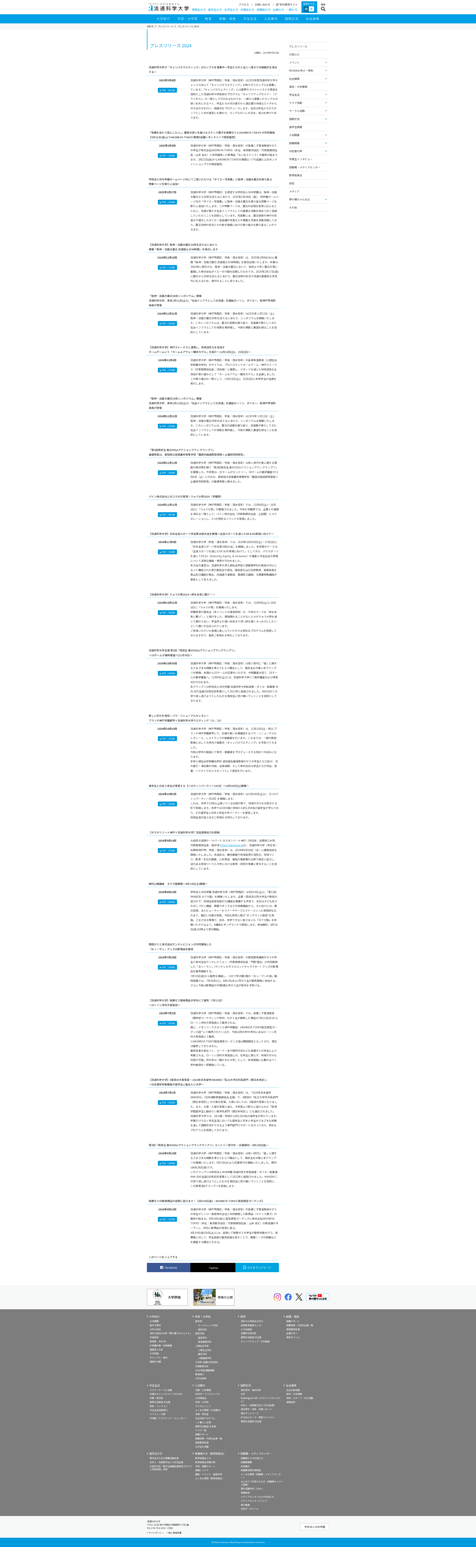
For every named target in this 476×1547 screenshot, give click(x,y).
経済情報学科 (204, 1341)
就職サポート (293, 1321)
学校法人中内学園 (314, 1527)
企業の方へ (292, 1333)
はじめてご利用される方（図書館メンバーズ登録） (262, 1483)
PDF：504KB (168, 967)
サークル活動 (297, 111)
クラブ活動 (295, 103)
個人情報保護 (175, 1532)
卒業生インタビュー (301, 159)
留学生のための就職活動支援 (164, 1458)
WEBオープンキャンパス (207, 1393)
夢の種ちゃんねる (299, 199)
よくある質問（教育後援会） (209, 1478)
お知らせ (294, 54)
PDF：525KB (168, 803)
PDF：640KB (168, 901)
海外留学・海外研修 (251, 1389)
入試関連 (294, 135)
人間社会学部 (202, 1345)
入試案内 (271, 18)
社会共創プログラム (205, 1418)
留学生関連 (295, 127)
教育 (208, 18)
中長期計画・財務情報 (161, 1345)
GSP (243, 1393)
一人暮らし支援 (203, 1422)
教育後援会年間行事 (205, 1462)
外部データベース (249, 1508)
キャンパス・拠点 (159, 1357)
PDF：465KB (168, 673)
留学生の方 (215, 10)
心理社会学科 (204, 1350)
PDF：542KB (168, 202)
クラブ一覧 (200, 1430)
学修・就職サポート (205, 1466)
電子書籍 (245, 1504)
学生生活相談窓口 (159, 1410)
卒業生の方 (247, 10)
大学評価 (154, 1353)
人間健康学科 (204, 1358)
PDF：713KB (168, 267)
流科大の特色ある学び (252, 1321)
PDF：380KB (168, 612)
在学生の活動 (202, 1446)
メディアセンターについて (254, 1500)
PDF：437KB (168, 1023)
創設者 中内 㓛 (158, 1341)
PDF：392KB (168, 323)
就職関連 (294, 143)
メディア (294, 191)
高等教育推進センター (252, 1325)
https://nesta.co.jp (231, 845)
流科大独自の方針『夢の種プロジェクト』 (171, 1333)
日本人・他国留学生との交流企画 (257, 1405)
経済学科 (202, 1337)
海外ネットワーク (250, 1413)
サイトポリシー (156, 1532)
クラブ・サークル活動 (161, 1389)
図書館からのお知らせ (252, 1458)
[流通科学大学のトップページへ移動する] (169, 7)
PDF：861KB (168, 90)
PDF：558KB (168, 155)
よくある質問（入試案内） (208, 1410)
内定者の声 (295, 151)
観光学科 (202, 1353)
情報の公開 (155, 1361)
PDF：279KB (168, 370)
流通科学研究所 (248, 1333)
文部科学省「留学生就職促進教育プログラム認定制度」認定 (171, 1468)
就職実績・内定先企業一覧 (299, 1325)
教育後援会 (295, 175)
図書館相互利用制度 (251, 1470)
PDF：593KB (168, 850)
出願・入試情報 (203, 1389)
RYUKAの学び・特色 (301, 70)
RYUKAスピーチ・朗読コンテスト (257, 1417)
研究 (291, 183)
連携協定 (290, 1402)
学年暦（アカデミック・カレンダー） (169, 1418)
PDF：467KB (168, 514)
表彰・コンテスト (159, 1406)
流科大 (150, 26)
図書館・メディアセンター (304, 167)
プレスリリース (165, 26)
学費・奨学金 (156, 1397)
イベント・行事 (157, 1414)
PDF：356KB (168, 472)
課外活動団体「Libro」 (252, 1488)
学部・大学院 (188, 18)
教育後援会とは (203, 1458)
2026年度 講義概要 (204, 1370)
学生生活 (250, 18)
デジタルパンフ (203, 1406)
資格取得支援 (293, 1329)
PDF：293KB (168, 738)
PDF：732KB (168, 551)
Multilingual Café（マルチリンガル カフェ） (260, 1399)
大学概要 (154, 1321)
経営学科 (202, 1329)
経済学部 (199, 1333)
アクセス (244, 4)
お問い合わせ (262, 4)
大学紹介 (163, 18)
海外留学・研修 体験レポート (256, 1409)
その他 (293, 207)
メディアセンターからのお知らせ (257, 1496)
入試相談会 (200, 1397)
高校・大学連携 (298, 87)
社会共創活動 (293, 1389)
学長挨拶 (154, 1337)
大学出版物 (200, 1378)
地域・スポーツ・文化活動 (299, 1397)
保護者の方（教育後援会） (210, 1453)
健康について (202, 1470)
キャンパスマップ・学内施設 (255, 1341)
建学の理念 (155, 1325)
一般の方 (291, 10)
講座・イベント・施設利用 (208, 1474)
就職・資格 (227, 18)
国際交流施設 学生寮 (251, 1337)
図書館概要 (246, 1462)
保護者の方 (264, 10)
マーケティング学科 (208, 1325)
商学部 (198, 1321)
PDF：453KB (168, 1102)
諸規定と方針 (156, 1349)
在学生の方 (231, 10)
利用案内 (245, 1466)
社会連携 (312, 18)
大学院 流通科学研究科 (206, 1362)
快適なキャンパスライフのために (166, 1393)
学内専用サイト (288, 4)
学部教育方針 (202, 1366)
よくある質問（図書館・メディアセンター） (261, 1476)
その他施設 (246, 1329)
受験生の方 (199, 10)
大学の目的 (155, 1329)
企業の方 (278, 10)
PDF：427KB (168, 1219)
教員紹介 (199, 1374)
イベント (294, 62)
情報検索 (245, 1492)
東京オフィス (293, 1337)
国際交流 (291, 18)
